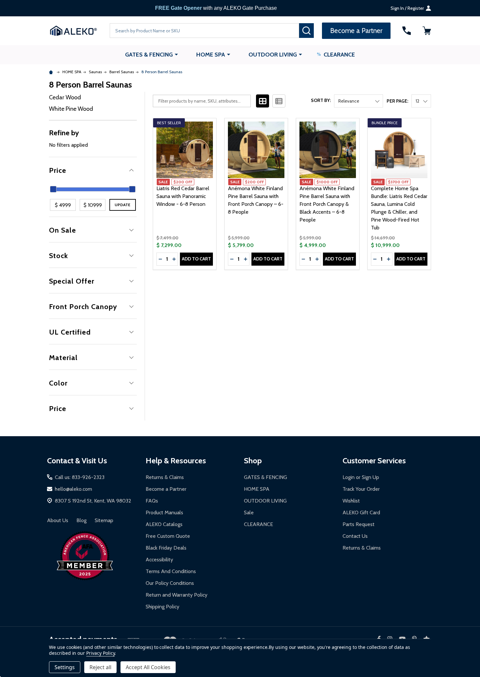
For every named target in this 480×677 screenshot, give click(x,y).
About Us (57, 520)
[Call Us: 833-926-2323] (406, 30)
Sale (249, 512)
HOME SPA (210, 54)
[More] (176, 54)
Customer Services (374, 460)
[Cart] (427, 30)
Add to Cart (196, 259)
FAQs (152, 501)
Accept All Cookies (148, 667)
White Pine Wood (71, 108)
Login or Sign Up (361, 477)
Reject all (100, 667)
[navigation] (93, 256)
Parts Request (359, 524)
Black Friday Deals (166, 548)
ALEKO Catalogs (164, 524)
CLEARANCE (339, 54)
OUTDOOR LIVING (272, 54)
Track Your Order (361, 489)
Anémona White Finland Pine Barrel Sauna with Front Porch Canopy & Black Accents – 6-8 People (326, 204)
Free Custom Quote (168, 536)
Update (122, 204)
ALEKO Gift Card (361, 512)
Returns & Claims (165, 477)
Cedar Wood (65, 97)
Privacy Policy (100, 653)
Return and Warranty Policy (176, 595)
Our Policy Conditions (170, 583)
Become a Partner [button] (356, 30)
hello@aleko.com (73, 489)
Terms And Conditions (171, 571)
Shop (253, 460)
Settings (65, 667)
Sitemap (104, 520)
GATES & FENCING (149, 54)
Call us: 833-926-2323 (79, 477)
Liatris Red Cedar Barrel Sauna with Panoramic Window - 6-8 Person (182, 196)
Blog (81, 520)
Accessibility (159, 559)
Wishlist (351, 501)
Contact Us (355, 536)
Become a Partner (166, 489)
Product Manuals (164, 512)
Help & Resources (176, 460)
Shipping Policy (162, 606)
